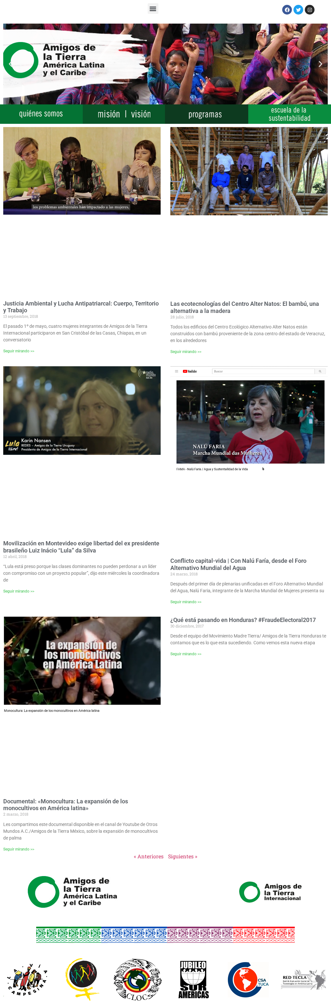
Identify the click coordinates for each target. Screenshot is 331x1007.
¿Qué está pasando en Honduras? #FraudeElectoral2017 (243, 619)
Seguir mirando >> (18, 351)
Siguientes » (182, 856)
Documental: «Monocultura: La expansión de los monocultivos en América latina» (65, 805)
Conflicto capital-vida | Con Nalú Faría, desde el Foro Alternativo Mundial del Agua (238, 564)
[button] (153, 8)
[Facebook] (287, 10)
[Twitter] (298, 10)
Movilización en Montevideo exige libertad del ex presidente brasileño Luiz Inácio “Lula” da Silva (81, 547)
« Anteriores (149, 856)
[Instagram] (310, 10)
